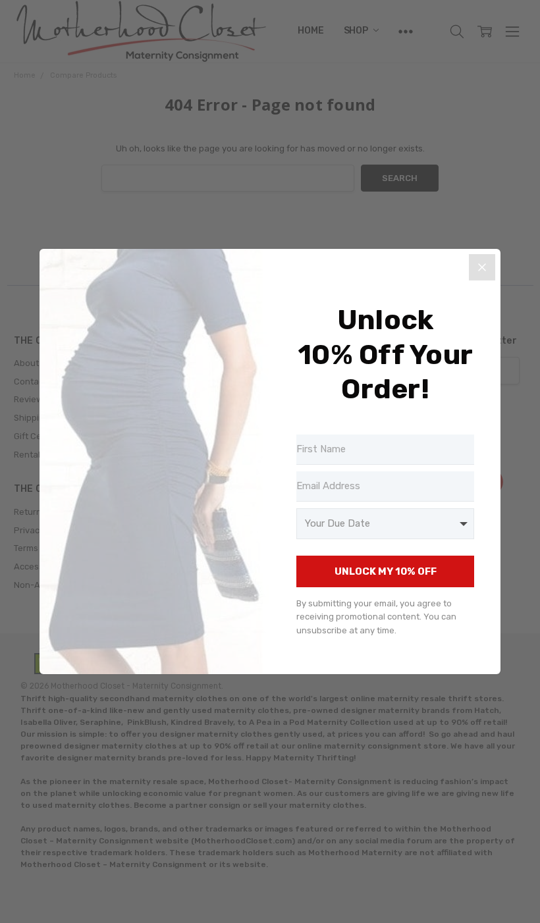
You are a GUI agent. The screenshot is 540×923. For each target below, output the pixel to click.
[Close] (482, 267)
